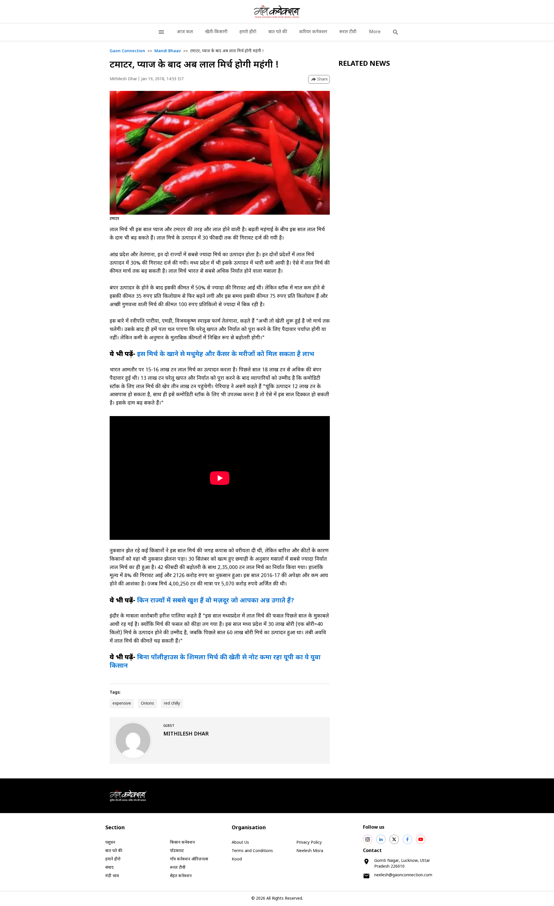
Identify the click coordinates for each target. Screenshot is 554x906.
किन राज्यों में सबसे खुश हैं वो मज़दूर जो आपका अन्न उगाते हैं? (215, 601)
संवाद (109, 868)
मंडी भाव (112, 876)
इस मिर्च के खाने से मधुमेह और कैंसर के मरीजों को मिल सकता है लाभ (225, 354)
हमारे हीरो (247, 32)
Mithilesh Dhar (123, 79)
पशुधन (110, 842)
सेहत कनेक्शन (181, 876)
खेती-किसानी (216, 32)
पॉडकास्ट (177, 851)
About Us (240, 842)
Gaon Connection (127, 51)
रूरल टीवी (347, 32)
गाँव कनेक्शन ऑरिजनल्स (189, 859)
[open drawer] (161, 32)
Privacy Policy (309, 842)
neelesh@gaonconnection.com (403, 875)
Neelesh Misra (309, 851)
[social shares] (367, 839)
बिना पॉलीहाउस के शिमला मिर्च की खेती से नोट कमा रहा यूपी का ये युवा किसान (215, 662)
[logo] (277, 11)
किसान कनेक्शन (182, 842)
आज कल (185, 32)
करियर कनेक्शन (313, 32)
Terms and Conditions (252, 851)
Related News (364, 64)
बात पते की (277, 32)
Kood (237, 859)
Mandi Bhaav (167, 51)
